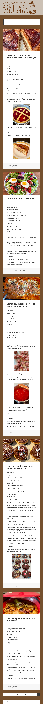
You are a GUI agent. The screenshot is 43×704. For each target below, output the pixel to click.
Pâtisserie (20, 165)
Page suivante (38, 694)
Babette (15, 165)
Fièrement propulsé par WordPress (13, 701)
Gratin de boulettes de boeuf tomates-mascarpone (21, 304)
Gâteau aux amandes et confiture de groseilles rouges (21, 56)
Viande (20, 432)
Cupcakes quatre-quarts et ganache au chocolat (20, 467)
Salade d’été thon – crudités (20, 198)
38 (25, 694)
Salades (20, 270)
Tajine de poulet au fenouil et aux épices (21, 619)
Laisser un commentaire (12, 166)
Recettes (24, 165)
